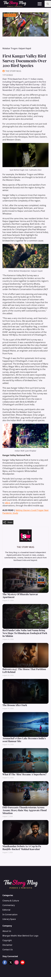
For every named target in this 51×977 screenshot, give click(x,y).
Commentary (8, 905)
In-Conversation (9, 914)
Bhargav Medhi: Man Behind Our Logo (20, 935)
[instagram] (16, 962)
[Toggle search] (48, 4)
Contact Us (7, 949)
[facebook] (4, 962)
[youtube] (22, 962)
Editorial (6, 909)
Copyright (7, 940)
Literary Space (9, 919)
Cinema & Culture (10, 900)
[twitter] (10, 962)
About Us (6, 931)
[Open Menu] (40, 4)
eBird (7, 502)
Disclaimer (7, 945)
